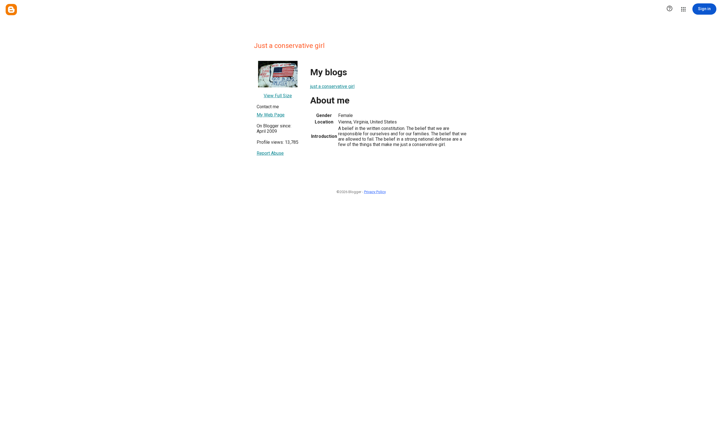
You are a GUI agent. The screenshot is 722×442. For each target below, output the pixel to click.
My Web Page (271, 115)
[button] (669, 9)
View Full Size (278, 95)
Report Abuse (270, 153)
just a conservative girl (332, 86)
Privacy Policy (375, 192)
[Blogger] (11, 9)
